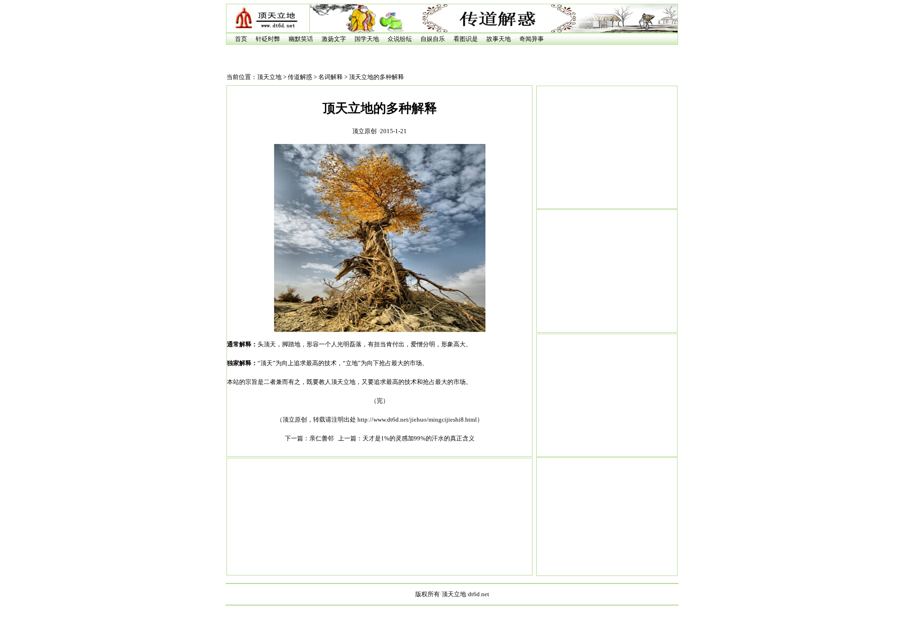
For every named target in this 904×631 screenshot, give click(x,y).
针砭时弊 (268, 38)
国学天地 (367, 38)
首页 (241, 38)
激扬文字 (334, 38)
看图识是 (465, 38)
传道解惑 (300, 76)
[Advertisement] (607, 147)
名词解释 (330, 76)
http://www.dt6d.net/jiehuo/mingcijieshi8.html (417, 419)
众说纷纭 (399, 38)
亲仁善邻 (321, 438)
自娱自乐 (432, 38)
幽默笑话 (301, 38)
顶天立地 (269, 76)
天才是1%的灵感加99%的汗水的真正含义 (419, 438)
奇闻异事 (531, 38)
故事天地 (498, 38)
